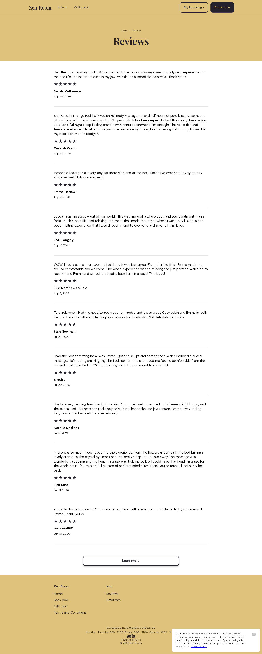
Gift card (81, 7)
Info (61, 7)
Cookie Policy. (199, 646)
